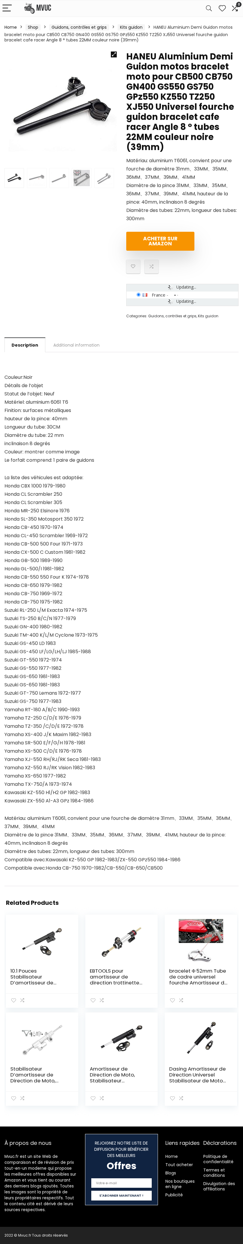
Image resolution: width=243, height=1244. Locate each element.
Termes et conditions (214, 1172)
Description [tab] (25, 345)
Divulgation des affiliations (219, 1186)
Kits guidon (131, 27)
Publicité (174, 1195)
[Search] (209, 8)
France (158, 295)
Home (10, 27)
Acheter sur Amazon (160, 241)
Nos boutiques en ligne (180, 1184)
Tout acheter (179, 1165)
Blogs (170, 1173)
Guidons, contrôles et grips (79, 27)
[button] (114, 54)
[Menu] (7, 8)
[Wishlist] (222, 8)
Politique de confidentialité (218, 1159)
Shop (33, 27)
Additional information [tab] (76, 345)
